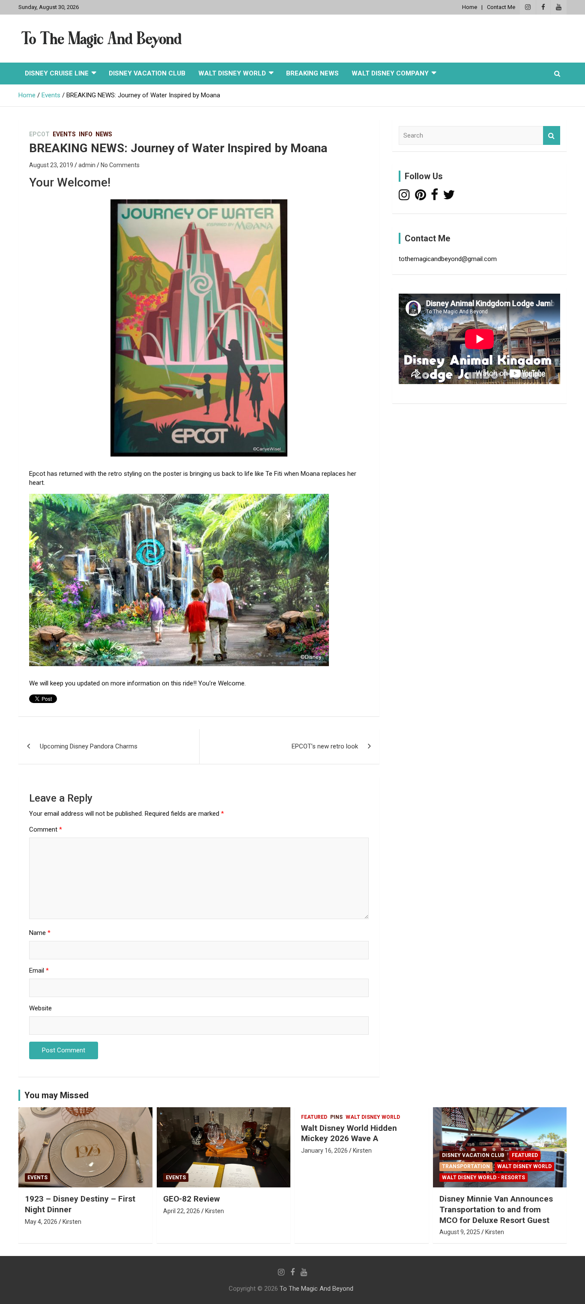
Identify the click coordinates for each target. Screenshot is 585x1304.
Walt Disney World (232, 73)
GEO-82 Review (191, 1199)
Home (469, 7)
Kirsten (72, 1221)
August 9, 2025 (459, 1232)
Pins (336, 1117)
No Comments (120, 165)
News (104, 134)
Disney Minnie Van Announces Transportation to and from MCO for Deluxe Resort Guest (496, 1209)
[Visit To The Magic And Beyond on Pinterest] (420, 197)
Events (64, 134)
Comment (45, 829)
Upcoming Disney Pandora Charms (88, 746)
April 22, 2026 (181, 1211)
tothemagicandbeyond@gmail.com (448, 259)
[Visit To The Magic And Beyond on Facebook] (434, 197)
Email (39, 970)
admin (87, 165)
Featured (314, 1117)
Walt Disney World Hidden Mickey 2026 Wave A (349, 1133)
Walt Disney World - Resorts (483, 1178)
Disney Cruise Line (57, 73)
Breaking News (312, 73)
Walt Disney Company (390, 73)
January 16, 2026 (324, 1150)
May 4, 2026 (41, 1221)
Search (551, 135)
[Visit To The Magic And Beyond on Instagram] (404, 197)
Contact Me (501, 7)
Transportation (466, 1166)
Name (40, 933)
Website (40, 1008)
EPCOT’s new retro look (325, 746)
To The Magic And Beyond (316, 1288)
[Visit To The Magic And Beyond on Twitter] (449, 197)
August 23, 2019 (51, 165)
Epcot (39, 134)
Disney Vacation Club (147, 73)
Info (86, 134)
